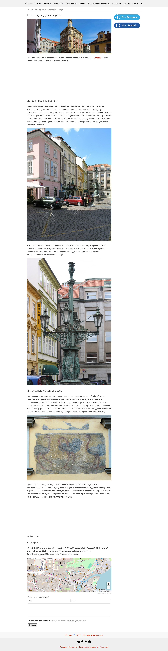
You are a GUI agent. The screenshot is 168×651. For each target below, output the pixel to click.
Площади (59, 10)
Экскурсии (116, 3)
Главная (29, 3)
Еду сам (126, 3)
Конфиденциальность (88, 647)
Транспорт (70, 3)
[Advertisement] (69, 80)
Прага (37, 3)
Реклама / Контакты (68, 647)
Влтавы (97, 58)
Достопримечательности (98, 3)
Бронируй (57, 3)
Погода (73, 635)
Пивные (82, 3)
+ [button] (108, 583)
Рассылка (104, 647)
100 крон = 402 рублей (93, 635)
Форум (135, 3)
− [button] (108, 587)
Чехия (46, 3)
